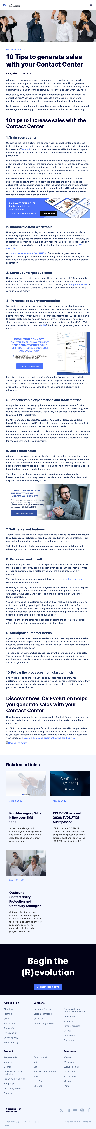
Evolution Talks (71, 1067)
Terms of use (10, 1028)
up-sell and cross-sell (73, 579)
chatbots (10, 248)
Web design (70, 1121)
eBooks (67, 1057)
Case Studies (70, 1071)
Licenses (8, 1067)
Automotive (69, 1035)
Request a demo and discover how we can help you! (49, 738)
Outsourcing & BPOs (44, 1023)
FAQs (66, 1086)
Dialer (37, 1067)
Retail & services (72, 1026)
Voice (36, 1062)
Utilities (67, 1030)
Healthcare (69, 1016)
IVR (80, 245)
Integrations (10, 1083)
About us (8, 1009)
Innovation (27, 73)
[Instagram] (82, 1110)
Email (36, 1076)
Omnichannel (40, 1057)
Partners (8, 1014)
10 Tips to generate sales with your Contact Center (44, 60)
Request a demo (12, 1057)
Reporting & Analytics (14, 1079)
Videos (67, 1081)
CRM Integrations (12, 1088)
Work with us (10, 1023)
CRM (43, 325)
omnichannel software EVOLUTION (28, 253)
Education (69, 1040)
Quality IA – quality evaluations (13, 1072)
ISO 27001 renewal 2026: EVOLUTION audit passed (67, 817)
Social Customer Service (46, 1071)
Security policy (11, 1042)
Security (8, 1093)
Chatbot (38, 1086)
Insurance (69, 1021)
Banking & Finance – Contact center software (76, 1010)
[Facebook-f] (89, 1110)
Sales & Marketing (43, 1014)
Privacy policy (10, 1033)
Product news (71, 1076)
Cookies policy (11, 1037)
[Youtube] (75, 1110)
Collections (39, 1018)
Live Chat (38, 1081)
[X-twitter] (61, 1110)
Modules (8, 1062)
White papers (70, 1062)
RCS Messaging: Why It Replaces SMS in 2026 (25, 817)
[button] (91, 5)
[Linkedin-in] (68, 1110)
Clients (7, 1018)
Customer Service (43, 1009)
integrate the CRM (78, 284)
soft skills (26, 149)
